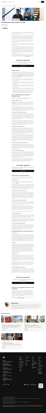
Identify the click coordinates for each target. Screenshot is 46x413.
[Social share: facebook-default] (3, 28)
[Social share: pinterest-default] (6, 28)
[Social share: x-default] (4, 28)
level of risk (14, 102)
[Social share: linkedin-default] (5, 28)
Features (10, 1)
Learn (13, 1)
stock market (20, 75)
